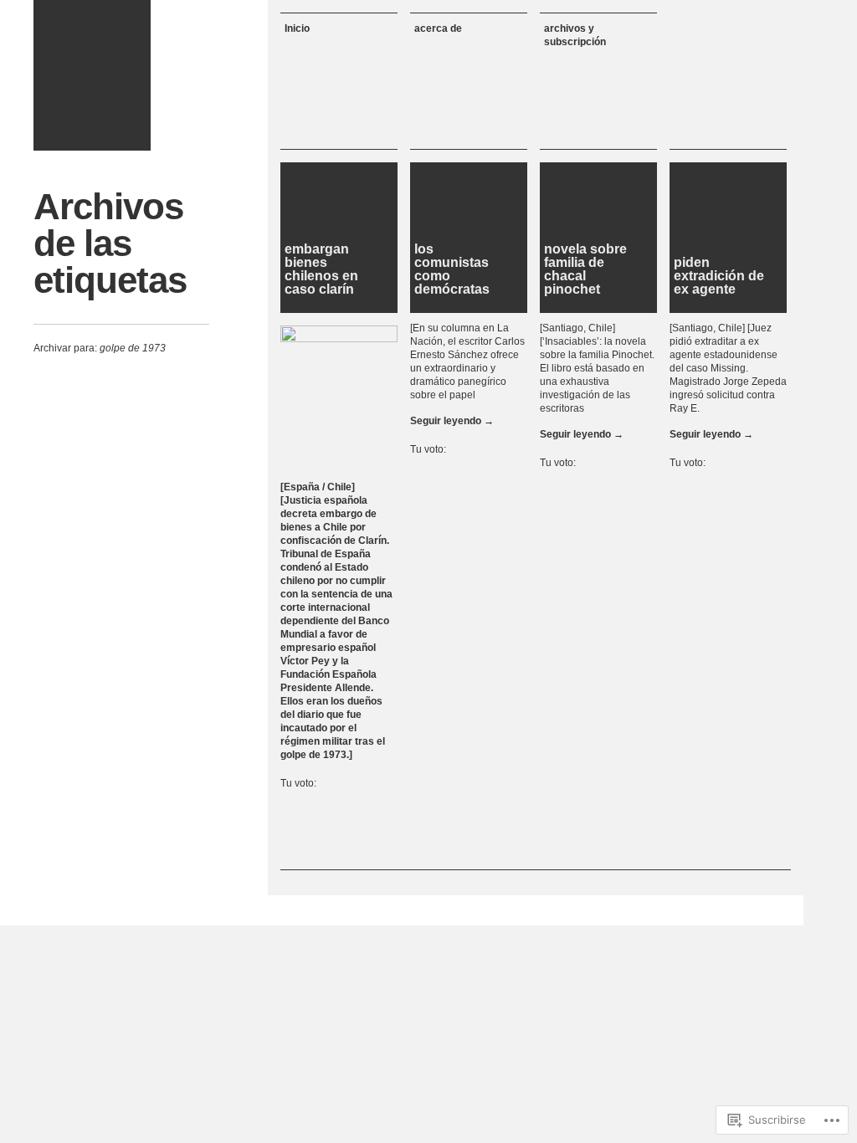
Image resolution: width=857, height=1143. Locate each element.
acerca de (438, 28)
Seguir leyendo (452, 421)
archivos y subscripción (575, 35)
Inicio (297, 28)
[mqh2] (92, 75)
